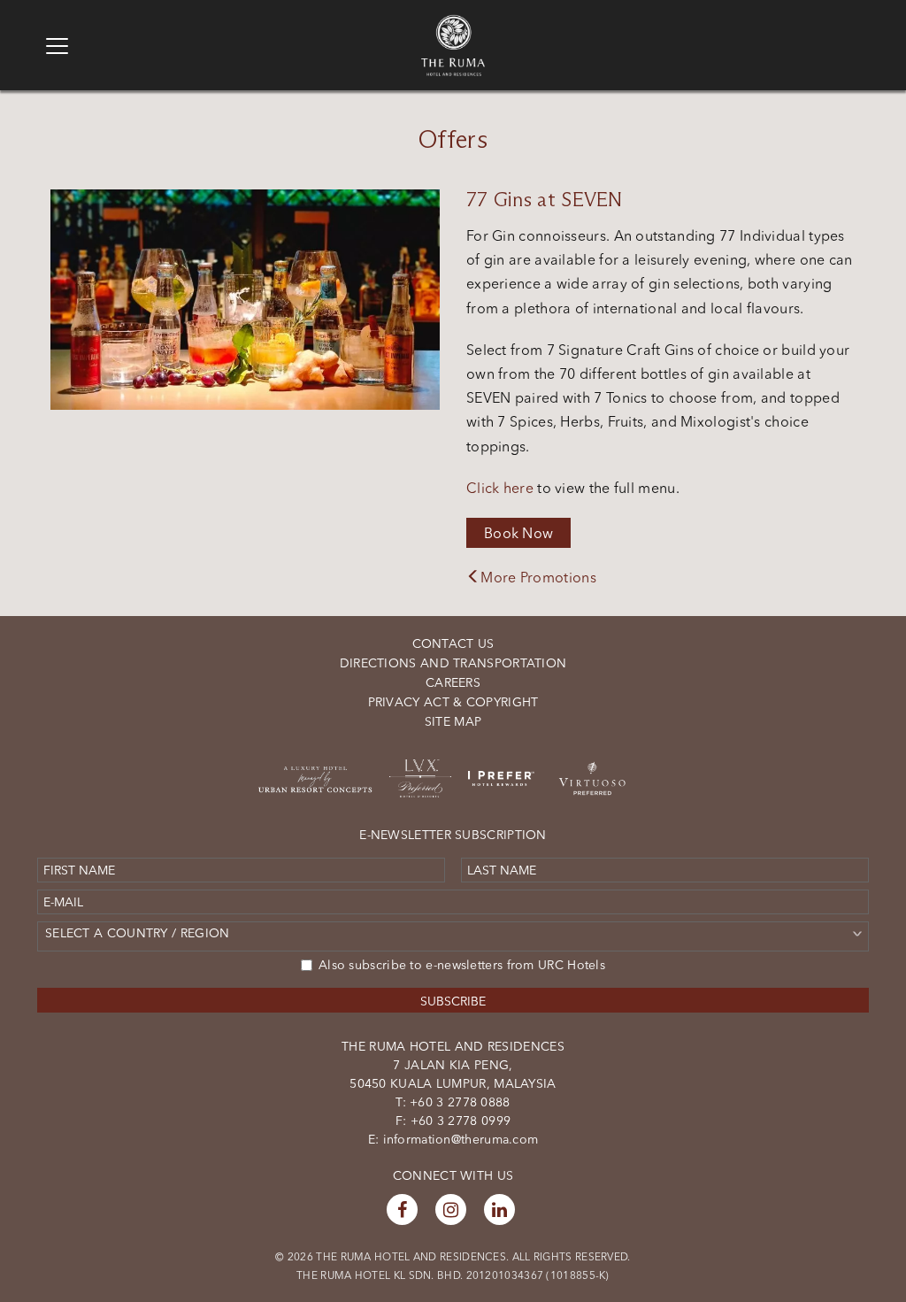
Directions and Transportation (453, 663)
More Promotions (538, 577)
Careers (453, 682)
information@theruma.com (461, 1139)
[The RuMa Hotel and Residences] (453, 23)
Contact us (453, 643)
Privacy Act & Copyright (453, 702)
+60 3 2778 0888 (458, 1102)
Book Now (518, 533)
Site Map (453, 721)
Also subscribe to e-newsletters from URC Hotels (462, 965)
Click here (500, 488)
